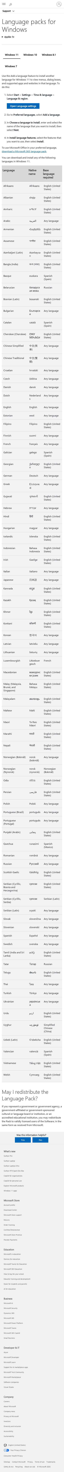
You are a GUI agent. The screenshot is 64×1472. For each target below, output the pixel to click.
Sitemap (7, 1462)
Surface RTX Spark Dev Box (14, 1171)
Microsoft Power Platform (13, 1323)
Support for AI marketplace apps (16, 1367)
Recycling (19, 1466)
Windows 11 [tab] (11, 54)
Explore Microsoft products (14, 1186)
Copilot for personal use (13, 1181)
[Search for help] (11, 4)
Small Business (9, 1338)
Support (6, 10)
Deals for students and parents (15, 1284)
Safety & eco (8, 1466)
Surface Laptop (9, 1161)
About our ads (30, 1466)
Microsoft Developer (11, 1357)
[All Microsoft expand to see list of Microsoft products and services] (4, 4)
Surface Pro (8, 1156)
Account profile (9, 1205)
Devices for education (12, 1259)
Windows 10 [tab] (30, 54)
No (40, 1139)
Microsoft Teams (10, 1328)
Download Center (10, 1210)
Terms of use (39, 1462)
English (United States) (17, 1445)
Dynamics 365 (9, 1313)
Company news (9, 1411)
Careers (7, 1401)
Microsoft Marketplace (12, 1377)
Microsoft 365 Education (13, 1269)
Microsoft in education (12, 1254)
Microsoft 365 (9, 1318)
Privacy (30, 1462)
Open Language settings (23, 106)
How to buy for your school (14, 1274)
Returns (7, 1220)
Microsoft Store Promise (13, 1235)
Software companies (11, 1382)
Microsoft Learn (10, 1362)
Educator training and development (17, 1279)
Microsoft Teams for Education (15, 1264)
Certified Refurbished (12, 1230)
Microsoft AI (8, 1303)
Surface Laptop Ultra (11, 1166)
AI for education (10, 1289)
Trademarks (50, 1462)
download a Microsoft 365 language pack (24, 151)
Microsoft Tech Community (14, 1372)
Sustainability (9, 1436)
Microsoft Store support (13, 1215)
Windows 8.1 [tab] (49, 54)
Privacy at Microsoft (11, 1416)
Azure (6, 1352)
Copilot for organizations (13, 1176)
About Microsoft (10, 1406)
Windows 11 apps (10, 1191)
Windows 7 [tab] (11, 66)
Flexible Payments (10, 1240)
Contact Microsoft (18, 1462)
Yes (23, 1139)
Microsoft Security (10, 1308)
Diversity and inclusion (12, 1426)
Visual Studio (9, 1387)
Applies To (9, 36)
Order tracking (9, 1225)
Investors (7, 1421)
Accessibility (8, 1431)
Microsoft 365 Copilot (12, 1333)
